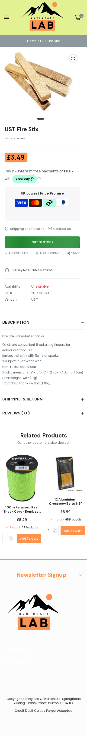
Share (75, 253)
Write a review (15, 138)
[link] (11, 537)
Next (79, 505)
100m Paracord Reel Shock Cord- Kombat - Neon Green (22, 509)
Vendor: (11, 299)
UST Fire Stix (22, 129)
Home (31, 41)
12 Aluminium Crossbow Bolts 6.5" (65, 501)
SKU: (8, 293)
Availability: (13, 286)
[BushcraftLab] (42, 17)
